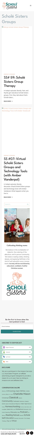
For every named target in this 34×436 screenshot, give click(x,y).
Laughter (4, 409)
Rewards (21, 415)
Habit (22, 403)
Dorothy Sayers (5, 403)
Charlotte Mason (21, 394)
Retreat (16, 415)
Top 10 (9, 421)
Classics (20, 398)
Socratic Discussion (19, 418)
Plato (18, 412)
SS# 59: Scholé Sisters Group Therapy (14, 82)
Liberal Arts (10, 409)
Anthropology (11, 391)
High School (27, 403)
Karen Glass (26, 406)
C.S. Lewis (11, 394)
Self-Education (8, 418)
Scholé (27, 415)
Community (7, 401)
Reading (9, 415)
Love (14, 409)
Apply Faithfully (20, 391)
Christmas (5, 398)
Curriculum (16, 401)
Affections (4, 391)
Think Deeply (27, 418)
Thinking (4, 421)
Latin (30, 406)
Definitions (22, 401)
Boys (7, 394)
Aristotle (27, 391)
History (3, 406)
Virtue (14, 421)
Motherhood (19, 409)
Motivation (26, 409)
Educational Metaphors (14, 403)
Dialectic (27, 401)
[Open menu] (30, 5)
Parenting (7, 412)
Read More (8, 101)
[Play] (28, 433)
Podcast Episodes (9, 74)
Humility (22, 406)
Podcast (24, 412)
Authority (4, 394)
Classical (13, 397)
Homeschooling (12, 406)
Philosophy (13, 412)
